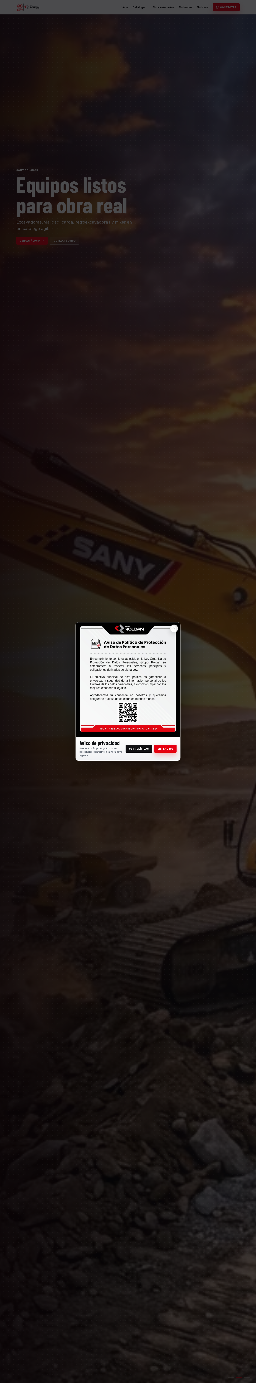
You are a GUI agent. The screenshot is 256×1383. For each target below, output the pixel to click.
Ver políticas (139, 748)
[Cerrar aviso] (174, 628)
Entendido (165, 748)
